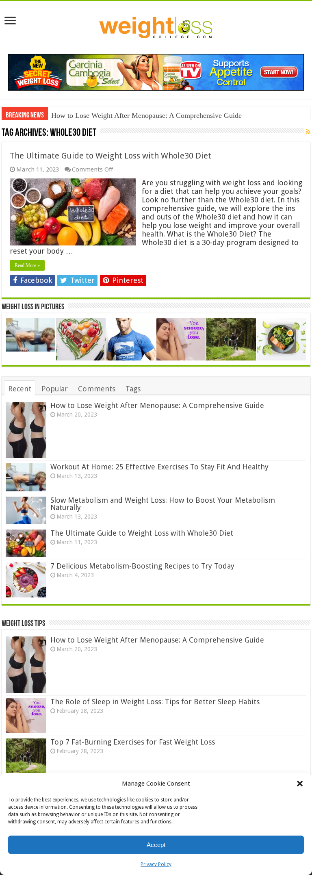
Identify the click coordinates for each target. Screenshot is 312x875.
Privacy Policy (156, 864)
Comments (96, 388)
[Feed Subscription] (308, 132)
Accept (156, 844)
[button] (300, 783)
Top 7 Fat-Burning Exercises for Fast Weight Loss (132, 742)
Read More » (27, 265)
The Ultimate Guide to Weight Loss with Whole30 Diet (110, 156)
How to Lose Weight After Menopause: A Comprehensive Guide (146, 115)
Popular (54, 388)
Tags (133, 388)
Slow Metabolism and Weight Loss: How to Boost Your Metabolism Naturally (162, 504)
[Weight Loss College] (156, 26)
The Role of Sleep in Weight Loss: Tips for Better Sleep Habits (155, 701)
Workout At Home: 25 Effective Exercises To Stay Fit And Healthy (159, 466)
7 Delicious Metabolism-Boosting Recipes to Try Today (142, 566)
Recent (19, 388)
